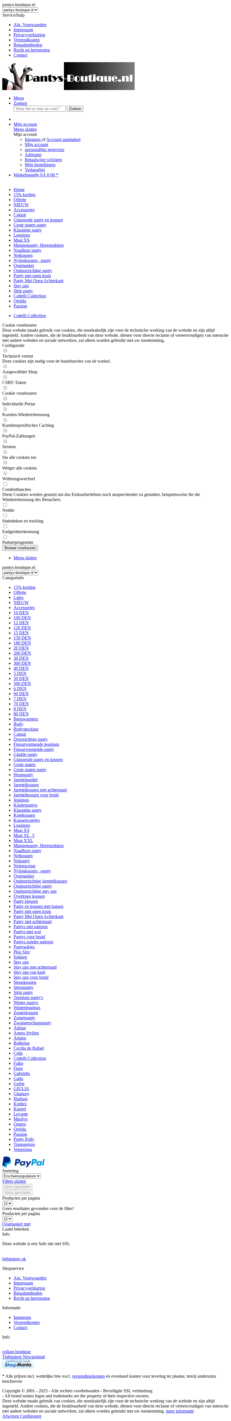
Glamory (21, 1093)
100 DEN (22, 617)
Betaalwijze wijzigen (43, 159)
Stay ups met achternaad (35, 967)
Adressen (33, 154)
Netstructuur (24, 865)
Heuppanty (23, 774)
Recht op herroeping (32, 50)
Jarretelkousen (26, 784)
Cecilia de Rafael (29, 1048)
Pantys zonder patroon (33, 941)
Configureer (30, 1416)
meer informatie (180, 1411)
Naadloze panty (27, 850)
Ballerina (22, 1043)
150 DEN (22, 638)
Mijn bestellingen (40, 164)
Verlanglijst (35, 169)
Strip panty (23, 992)
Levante (21, 1114)
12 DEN (21, 622)
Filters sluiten (14, 1181)
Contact (20, 55)
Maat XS (22, 830)
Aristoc (20, 1038)
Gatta (18, 1078)
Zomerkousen (26, 1012)
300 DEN (22, 663)
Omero (20, 1124)
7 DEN (20, 698)
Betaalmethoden (28, 44)
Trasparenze (24, 1144)
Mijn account (36, 144)
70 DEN (21, 703)
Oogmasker (24, 876)
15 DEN (21, 632)
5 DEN (20, 673)
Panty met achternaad (33, 921)
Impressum (23, 29)
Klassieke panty (28, 810)
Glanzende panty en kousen (38, 759)
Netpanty (22, 860)
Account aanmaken (63, 139)
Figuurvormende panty (34, 749)
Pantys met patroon (31, 926)
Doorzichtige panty (31, 739)
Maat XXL (23, 840)
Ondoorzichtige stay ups (35, 891)
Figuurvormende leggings (36, 744)
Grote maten (24, 764)
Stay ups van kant (29, 972)
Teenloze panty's (28, 997)
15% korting (24, 587)
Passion (20, 1134)
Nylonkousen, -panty (32, 870)
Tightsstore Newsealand (23, 1356)
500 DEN (22, 683)
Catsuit (20, 734)
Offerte (20, 592)
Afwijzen (11, 1416)
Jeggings (21, 800)
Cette (18, 1053)
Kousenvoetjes (27, 820)
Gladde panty (25, 754)
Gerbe (19, 1083)
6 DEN (20, 688)
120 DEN (22, 627)
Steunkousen (25, 982)
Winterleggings (27, 1007)
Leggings (22, 825)
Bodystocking (26, 729)
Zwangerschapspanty (32, 1022)
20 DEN (21, 648)
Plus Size (22, 951)
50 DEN (21, 678)
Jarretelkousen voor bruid (36, 795)
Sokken (20, 957)
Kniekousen (24, 815)
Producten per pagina (21, 1198)
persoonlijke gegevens (44, 149)
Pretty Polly (24, 1139)
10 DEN (21, 612)
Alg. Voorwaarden (30, 24)
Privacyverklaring (29, 34)
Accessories (24, 607)
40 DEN (21, 668)
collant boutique (16, 1351)
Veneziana (23, 1149)
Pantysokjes (24, 946)
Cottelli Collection (30, 1058)
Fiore (18, 1068)
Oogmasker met (16, 1224)
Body (18, 724)
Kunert (20, 1108)
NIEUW (21, 602)
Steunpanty (24, 987)
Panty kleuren (26, 901)
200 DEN (22, 653)
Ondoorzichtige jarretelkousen (40, 881)
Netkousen (23, 855)
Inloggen (33, 139)
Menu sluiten (25, 129)
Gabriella (22, 1073)
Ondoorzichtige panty (33, 886)
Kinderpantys (25, 805)
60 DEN (21, 693)
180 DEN (22, 643)
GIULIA (21, 1088)
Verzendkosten (27, 39)
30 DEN (21, 658)
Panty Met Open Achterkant (38, 916)
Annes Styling (26, 1033)
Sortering (10, 1170)
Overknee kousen (29, 896)
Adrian (20, 1027)
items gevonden (17, 1187)
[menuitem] (121, 24)
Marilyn (21, 1119)
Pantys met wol (27, 931)
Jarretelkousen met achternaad (40, 789)
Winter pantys (26, 1002)
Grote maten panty (30, 769)
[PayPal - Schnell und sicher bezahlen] (23, 1165)
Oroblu (20, 1129)
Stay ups (21, 962)
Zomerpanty (24, 1017)
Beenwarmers (26, 719)
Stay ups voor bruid (31, 977)
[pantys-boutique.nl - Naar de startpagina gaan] (68, 88)
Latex (19, 597)
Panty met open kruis (32, 911)
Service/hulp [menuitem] (26, 35)
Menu (19, 98)
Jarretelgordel (25, 779)
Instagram (22, 1317)
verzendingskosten (88, 1376)
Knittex (20, 1103)
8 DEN (20, 708)
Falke (18, 1063)
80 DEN (21, 713)
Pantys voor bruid (29, 936)
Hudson (21, 1098)
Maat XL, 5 (24, 835)
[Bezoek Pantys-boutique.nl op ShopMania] (18, 1366)
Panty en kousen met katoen (38, 906)
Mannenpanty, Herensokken (39, 845)
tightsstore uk (14, 1258)
